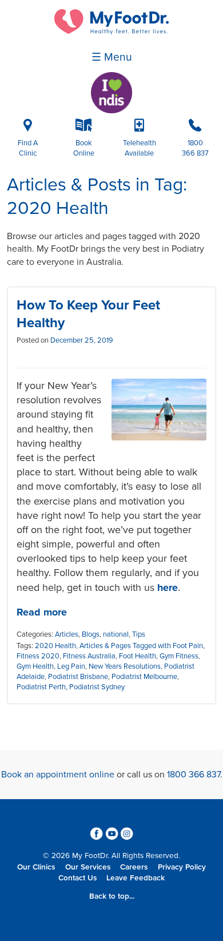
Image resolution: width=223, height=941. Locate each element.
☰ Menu (111, 57)
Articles (66, 634)
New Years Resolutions (125, 666)
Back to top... (111, 896)
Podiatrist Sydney (97, 687)
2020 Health (55, 645)
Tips (138, 634)
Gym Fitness (179, 656)
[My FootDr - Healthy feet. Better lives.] (111, 31)
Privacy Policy (182, 867)
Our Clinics (36, 867)
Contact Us (77, 878)
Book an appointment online (57, 774)
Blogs (90, 634)
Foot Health (137, 656)
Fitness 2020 (38, 656)
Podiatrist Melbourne (144, 676)
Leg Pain (71, 666)
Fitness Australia (89, 656)
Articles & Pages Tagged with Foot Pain (141, 645)
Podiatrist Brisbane (78, 676)
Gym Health (35, 666)
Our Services (87, 867)
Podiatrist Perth (41, 687)
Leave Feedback (135, 878)
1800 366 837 (193, 774)
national (116, 634)
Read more (42, 612)
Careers (134, 867)
